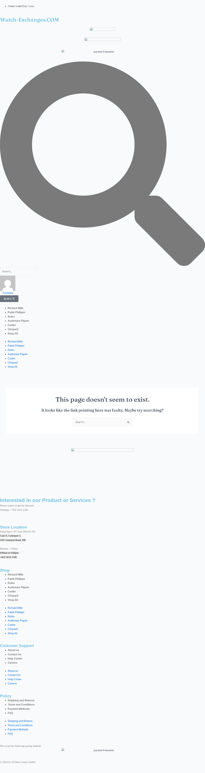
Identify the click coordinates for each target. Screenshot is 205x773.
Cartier (12, 325)
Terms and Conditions (21, 704)
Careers (12, 662)
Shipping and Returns (21, 700)
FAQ (10, 713)
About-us (13, 650)
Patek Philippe (16, 312)
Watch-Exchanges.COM (29, 20)
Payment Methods (19, 709)
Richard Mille (15, 308)
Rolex (11, 316)
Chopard (13, 329)
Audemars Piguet (18, 320)
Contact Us (14, 654)
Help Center (15, 658)
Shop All (13, 333)
